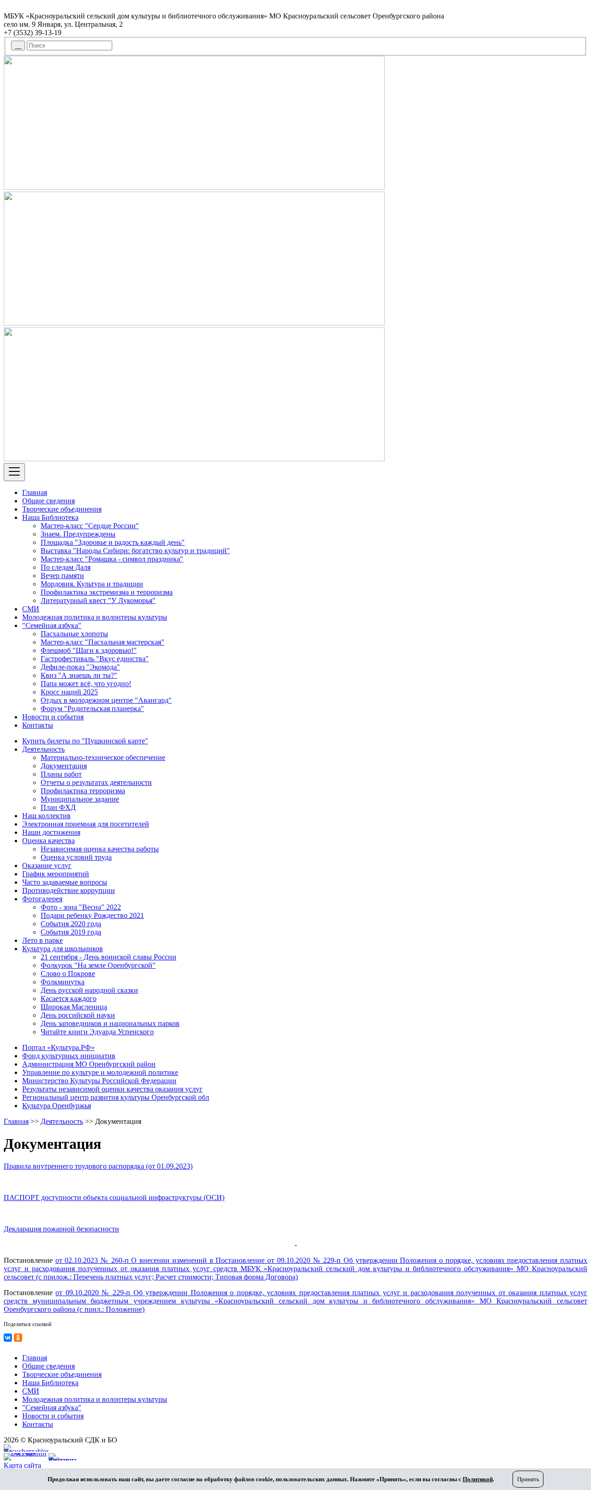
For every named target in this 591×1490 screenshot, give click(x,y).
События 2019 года (71, 932)
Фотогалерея (42, 899)
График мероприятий (55, 874)
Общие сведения (48, 501)
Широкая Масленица (74, 1007)
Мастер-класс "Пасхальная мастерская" (102, 642)
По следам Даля (65, 567)
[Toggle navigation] (14, 472)
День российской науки (78, 1015)
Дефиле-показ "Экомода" (80, 667)
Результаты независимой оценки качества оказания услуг (112, 1089)
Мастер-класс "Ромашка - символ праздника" (112, 559)
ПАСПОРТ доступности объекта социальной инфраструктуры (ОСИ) (114, 1197)
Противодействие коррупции (68, 890)
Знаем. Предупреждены (78, 534)
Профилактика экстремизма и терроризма (107, 592)
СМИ (30, 609)
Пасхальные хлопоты (74, 634)
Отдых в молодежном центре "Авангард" (106, 700)
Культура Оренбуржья (56, 1106)
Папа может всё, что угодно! (86, 684)
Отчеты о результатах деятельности (96, 782)
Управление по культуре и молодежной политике (100, 1072)
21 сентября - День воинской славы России (108, 957)
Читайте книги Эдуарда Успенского (97, 1032)
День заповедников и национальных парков (110, 1023)
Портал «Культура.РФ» (58, 1047)
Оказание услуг (47, 865)
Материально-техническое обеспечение (103, 757)
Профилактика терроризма (83, 791)
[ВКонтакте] (8, 1337)
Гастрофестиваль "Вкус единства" (95, 659)
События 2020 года (71, 924)
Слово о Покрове (68, 973)
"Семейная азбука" (51, 625)
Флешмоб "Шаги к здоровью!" (89, 650)
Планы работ (61, 774)
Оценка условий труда (76, 857)
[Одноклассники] (18, 1337)
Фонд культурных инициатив (68, 1056)
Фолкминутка (62, 982)
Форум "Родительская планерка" (92, 708)
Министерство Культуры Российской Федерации (99, 1081)
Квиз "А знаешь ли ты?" (79, 675)
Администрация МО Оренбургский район (89, 1064)
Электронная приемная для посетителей (85, 824)
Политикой (478, 1479)
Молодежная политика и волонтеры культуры (94, 617)
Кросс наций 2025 (69, 692)
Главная (34, 492)
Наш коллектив (46, 816)
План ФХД (58, 807)
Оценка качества (48, 841)
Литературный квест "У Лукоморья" (98, 600)
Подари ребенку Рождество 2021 (92, 915)
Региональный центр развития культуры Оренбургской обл (115, 1097)
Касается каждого (68, 998)
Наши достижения (51, 832)
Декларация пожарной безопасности (61, 1229)
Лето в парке (42, 940)
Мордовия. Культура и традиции (92, 584)
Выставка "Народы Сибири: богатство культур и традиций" (135, 551)
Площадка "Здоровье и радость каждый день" (113, 542)
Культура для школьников (62, 949)
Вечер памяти (62, 575)
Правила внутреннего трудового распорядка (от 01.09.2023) (98, 1166)
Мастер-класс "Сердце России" (90, 526)
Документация (64, 766)
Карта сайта (22, 1465)
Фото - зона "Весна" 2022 (81, 907)
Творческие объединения (62, 509)
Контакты (37, 725)
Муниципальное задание (80, 799)
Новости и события (53, 717)
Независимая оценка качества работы (100, 849)
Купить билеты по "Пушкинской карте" (85, 741)
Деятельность (43, 749)
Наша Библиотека (50, 517)
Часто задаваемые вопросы (64, 882)
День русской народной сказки (89, 990)
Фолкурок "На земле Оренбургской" (98, 965)
